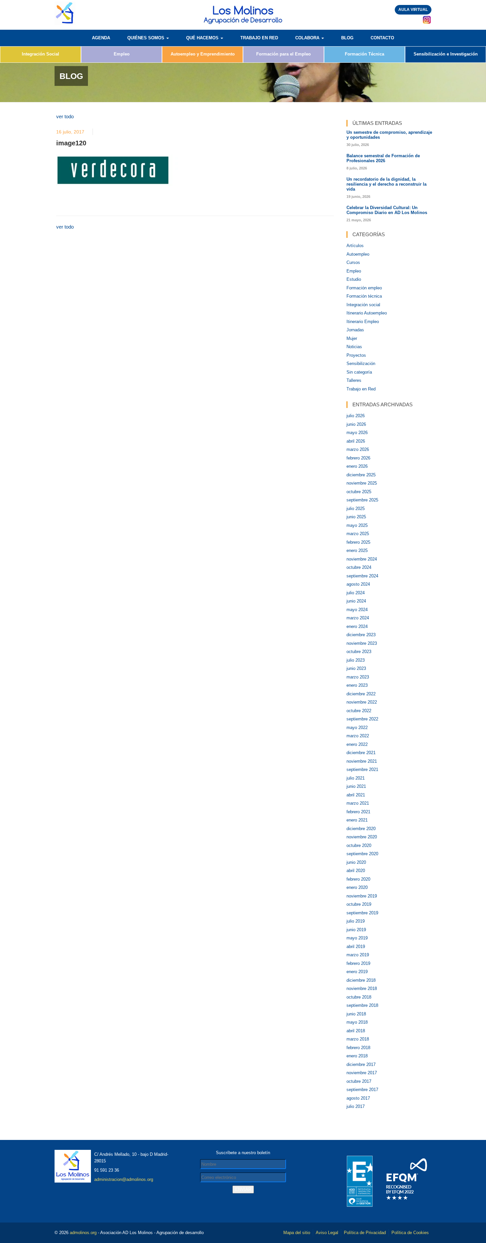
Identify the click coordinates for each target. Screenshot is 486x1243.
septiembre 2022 (362, 718)
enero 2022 (357, 744)
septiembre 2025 (362, 499)
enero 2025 (357, 550)
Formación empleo (364, 287)
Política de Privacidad (365, 1232)
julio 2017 (355, 1106)
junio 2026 (356, 424)
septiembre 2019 (362, 912)
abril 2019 (355, 946)
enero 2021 (357, 820)
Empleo (122, 54)
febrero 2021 (358, 811)
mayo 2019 (357, 937)
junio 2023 (356, 668)
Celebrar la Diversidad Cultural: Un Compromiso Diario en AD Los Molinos (386, 210)
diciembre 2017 (361, 1064)
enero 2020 (357, 887)
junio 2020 (356, 862)
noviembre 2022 (361, 702)
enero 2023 (357, 685)
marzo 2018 (357, 1039)
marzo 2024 (357, 617)
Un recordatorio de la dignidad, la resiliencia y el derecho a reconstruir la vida (386, 184)
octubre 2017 (358, 1081)
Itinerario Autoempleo (366, 313)
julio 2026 (355, 415)
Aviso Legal (327, 1232)
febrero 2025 (358, 542)
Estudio (353, 279)
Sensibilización (360, 363)
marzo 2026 (357, 449)
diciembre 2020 (361, 828)
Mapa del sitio (296, 1232)
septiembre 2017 (362, 1089)
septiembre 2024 (362, 575)
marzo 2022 (357, 735)
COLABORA (308, 37)
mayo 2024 (357, 609)
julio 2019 (355, 921)
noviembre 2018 (361, 988)
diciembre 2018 (361, 980)
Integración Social (40, 54)
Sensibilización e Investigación (446, 54)
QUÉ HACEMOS (203, 37)
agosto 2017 (358, 1098)
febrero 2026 (358, 458)
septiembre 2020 (362, 853)
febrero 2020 (358, 879)
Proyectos (356, 355)
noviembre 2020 (361, 836)
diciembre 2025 (361, 474)
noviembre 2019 (361, 896)
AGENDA (101, 37)
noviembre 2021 (361, 761)
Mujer (351, 338)
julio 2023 (355, 660)
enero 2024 (357, 626)
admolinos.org (83, 1232)
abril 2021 (355, 794)
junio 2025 (356, 516)
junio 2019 (356, 929)
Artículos (355, 245)
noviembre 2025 (361, 483)
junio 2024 (356, 601)
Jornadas (355, 329)
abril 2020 (355, 870)
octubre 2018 (358, 997)
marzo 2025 (357, 533)
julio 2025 (355, 508)
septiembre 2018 (362, 1005)
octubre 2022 (358, 710)
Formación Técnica (364, 54)
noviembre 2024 (361, 559)
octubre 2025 (358, 491)
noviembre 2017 (361, 1072)
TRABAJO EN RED (259, 37)
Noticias (354, 346)
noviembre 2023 (361, 643)
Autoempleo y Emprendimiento (203, 54)
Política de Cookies (410, 1232)
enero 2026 (357, 466)
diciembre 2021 (361, 752)
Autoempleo (357, 254)
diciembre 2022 (361, 693)
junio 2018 (356, 1013)
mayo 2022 (357, 727)
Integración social (363, 304)
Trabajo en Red (361, 388)
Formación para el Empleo (283, 54)
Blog (347, 37)
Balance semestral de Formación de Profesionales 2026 (383, 158)
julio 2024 (355, 592)
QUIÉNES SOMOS (146, 37)
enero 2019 (357, 971)
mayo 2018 (357, 1022)
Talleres (353, 380)
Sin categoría (359, 372)
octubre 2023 (358, 651)
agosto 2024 (358, 584)
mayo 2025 (357, 525)
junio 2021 (356, 786)
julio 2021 (355, 778)
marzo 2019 (357, 954)
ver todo (65, 116)
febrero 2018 (358, 1047)
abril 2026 (355, 441)
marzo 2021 (357, 803)
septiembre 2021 (362, 769)
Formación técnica (364, 296)
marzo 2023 (357, 677)
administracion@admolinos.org (123, 1179)
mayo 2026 (357, 432)
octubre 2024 (358, 567)
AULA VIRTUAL (413, 9)
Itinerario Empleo (362, 321)
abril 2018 (355, 1030)
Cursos (353, 262)
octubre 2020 (358, 845)
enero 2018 (357, 1055)
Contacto (382, 37)
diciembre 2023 (361, 634)
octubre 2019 (358, 904)
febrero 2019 (358, 963)
